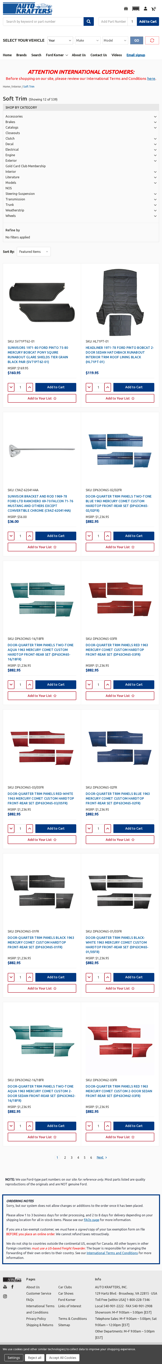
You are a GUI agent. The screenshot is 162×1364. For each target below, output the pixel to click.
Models (11, 182)
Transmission (15, 199)
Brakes (10, 122)
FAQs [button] (30, 1299)
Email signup (136, 55)
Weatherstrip (15, 210)
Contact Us (98, 55)
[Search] (89, 21)
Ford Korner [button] (66, 1299)
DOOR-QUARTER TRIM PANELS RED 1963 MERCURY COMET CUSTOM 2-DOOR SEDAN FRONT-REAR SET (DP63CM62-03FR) (119, 1091)
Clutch (10, 138)
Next (100, 1157)
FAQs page (91, 1220)
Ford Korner (55, 55)
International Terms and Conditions (112, 1253)
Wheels (11, 216)
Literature (12, 177)
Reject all (34, 1358)
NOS (9, 188)
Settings (14, 1358)
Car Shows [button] (65, 1293)
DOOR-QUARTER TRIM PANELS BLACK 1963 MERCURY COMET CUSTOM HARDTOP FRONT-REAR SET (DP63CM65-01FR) (41, 942)
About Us (79, 55)
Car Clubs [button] (65, 1287)
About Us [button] (33, 1287)
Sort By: (8, 251)
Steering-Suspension (20, 193)
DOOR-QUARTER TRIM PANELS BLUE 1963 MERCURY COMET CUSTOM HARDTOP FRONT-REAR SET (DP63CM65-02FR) (118, 798)
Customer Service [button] (38, 1293)
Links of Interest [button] (69, 1306)
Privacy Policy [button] (36, 1318)
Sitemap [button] (64, 1325)
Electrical (12, 149)
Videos (117, 55)
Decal (9, 144)
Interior (11, 171)
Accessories (14, 116)
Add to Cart (148, 21)
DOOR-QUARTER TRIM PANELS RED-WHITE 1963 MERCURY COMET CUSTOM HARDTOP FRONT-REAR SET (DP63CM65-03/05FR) (41, 798)
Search (36, 55)
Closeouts (13, 133)
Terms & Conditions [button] (72, 1318)
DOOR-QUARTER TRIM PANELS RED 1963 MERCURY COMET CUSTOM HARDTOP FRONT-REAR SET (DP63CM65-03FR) (117, 649)
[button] (136, 8)
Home (7, 55)
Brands (21, 55)
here (151, 78)
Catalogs (12, 127)
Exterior (11, 160)
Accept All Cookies (62, 1358)
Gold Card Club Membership (26, 166)
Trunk (10, 204)
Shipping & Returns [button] (39, 1325)
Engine (10, 155)
